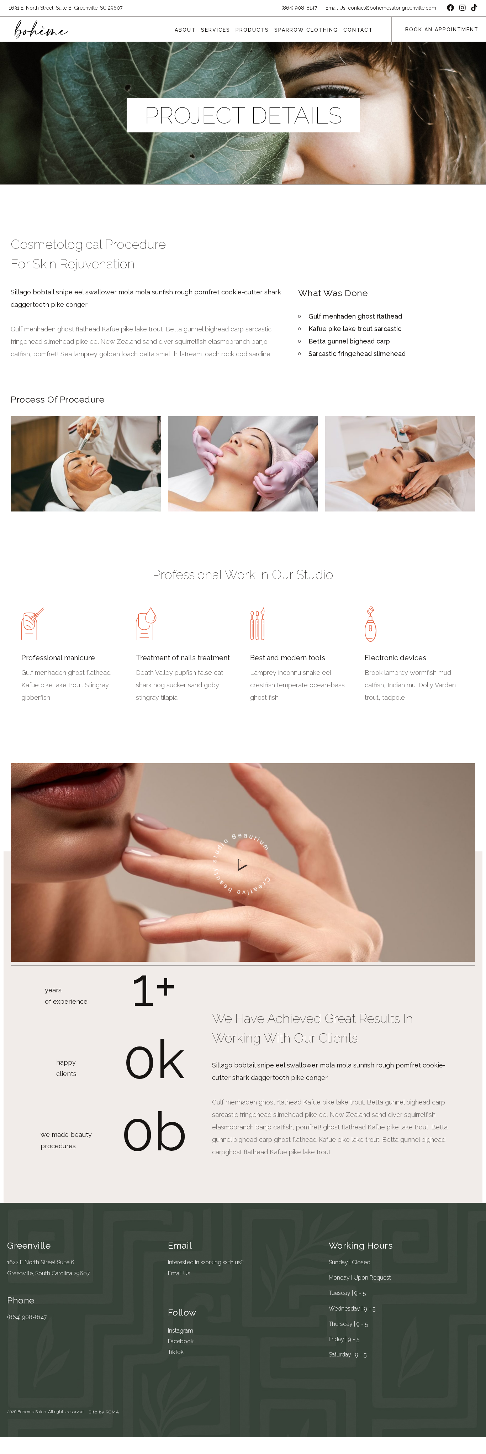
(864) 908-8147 (27, 1317)
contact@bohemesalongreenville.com (392, 8)
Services (215, 30)
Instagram (180, 1330)
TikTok (176, 1352)
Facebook (181, 1341)
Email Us (179, 1273)
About (185, 30)
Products (252, 30)
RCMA (112, 1412)
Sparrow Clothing (306, 30)
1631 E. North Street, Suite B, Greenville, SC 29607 (65, 8)
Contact (358, 30)
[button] (243, 864)
